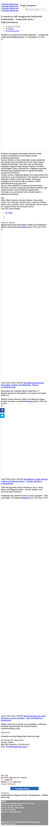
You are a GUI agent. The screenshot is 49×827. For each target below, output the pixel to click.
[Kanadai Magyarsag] (9, 5)
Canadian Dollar (22, 789)
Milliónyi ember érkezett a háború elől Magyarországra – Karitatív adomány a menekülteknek (24, 481)
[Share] (2, 410)
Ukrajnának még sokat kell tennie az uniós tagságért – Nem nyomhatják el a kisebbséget (23, 718)
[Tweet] (2, 416)
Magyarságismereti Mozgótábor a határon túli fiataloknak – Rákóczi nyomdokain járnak (22, 385)
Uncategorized (12, 31)
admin (11, 29)
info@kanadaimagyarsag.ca (17, 747)
